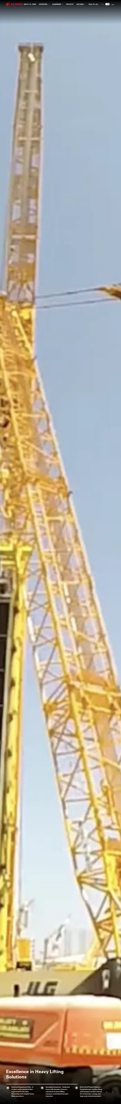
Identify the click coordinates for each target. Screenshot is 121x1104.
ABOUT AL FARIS (30, 4)
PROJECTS (69, 4)
